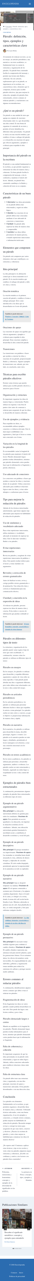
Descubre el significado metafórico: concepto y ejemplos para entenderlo (14, 1235)
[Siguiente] (28, 1228)
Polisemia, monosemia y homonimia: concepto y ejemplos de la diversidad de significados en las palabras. (8, 1179)
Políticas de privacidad (17, 1276)
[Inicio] (3, 26)
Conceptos (7, 32)
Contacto (14, 1272)
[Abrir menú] (30, 4)
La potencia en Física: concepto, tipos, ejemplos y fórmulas (26, 1174)
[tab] (13, 1248)
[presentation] (17, 1219)
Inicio (21, 1272)
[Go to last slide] (5, 1228)
